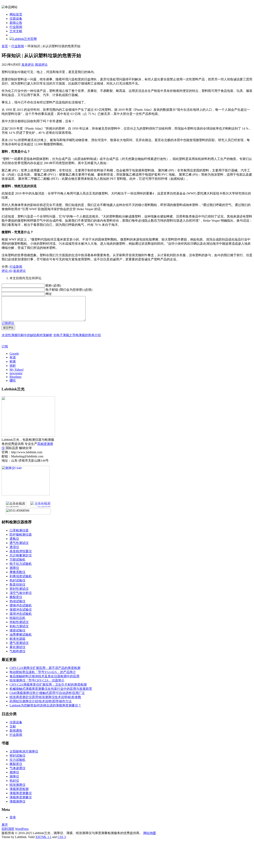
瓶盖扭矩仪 (17, 584)
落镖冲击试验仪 (21, 609)
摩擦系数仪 (17, 572)
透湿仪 (14, 547)
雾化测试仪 (17, 647)
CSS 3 (62, 837)
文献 (13, 726)
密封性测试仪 (19, 588)
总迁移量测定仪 (21, 555)
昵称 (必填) (53, 285)
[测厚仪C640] (26, 494)
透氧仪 (14, 538)
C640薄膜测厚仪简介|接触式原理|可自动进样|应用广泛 (47, 693)
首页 (5, 46)
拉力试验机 (17, 759)
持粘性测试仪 (19, 622)
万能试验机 (17, 559)
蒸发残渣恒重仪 (21, 551)
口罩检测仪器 (19, 530)
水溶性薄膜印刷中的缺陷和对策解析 (27, 335)
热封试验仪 (17, 580)
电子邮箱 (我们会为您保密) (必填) (68, 289)
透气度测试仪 (19, 643)
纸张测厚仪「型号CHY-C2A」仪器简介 (37, 680)
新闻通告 (16, 730)
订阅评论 (8, 323)
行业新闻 (16, 27)
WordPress (22, 829)
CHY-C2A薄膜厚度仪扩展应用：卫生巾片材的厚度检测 (48, 684)
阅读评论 (41, 64)
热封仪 (14, 780)
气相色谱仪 (17, 651)
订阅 (5, 346)
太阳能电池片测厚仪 (24, 751)
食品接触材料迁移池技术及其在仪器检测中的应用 (44, 676)
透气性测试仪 (19, 543)
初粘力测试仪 (19, 626)
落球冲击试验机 (21, 613)
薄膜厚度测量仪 (21, 793)
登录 (13, 817)
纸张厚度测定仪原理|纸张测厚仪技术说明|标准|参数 (45, 697)
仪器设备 (16, 18)
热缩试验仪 (17, 601)
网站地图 (149, 833)
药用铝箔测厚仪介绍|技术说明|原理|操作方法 (41, 701)
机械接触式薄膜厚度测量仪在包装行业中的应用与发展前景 (51, 688)
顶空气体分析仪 (21, 593)
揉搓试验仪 (17, 630)
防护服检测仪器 (21, 534)
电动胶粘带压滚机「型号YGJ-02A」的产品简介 (43, 672)
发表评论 (27, 64)
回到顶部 (8, 829)
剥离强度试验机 (21, 576)
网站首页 (16, 14)
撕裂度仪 (16, 597)
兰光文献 (16, 31)
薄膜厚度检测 (19, 789)
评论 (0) (7, 270)
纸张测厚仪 (17, 784)
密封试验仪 (17, 755)
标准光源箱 (17, 638)
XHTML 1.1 (43, 837)
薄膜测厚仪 (17, 801)
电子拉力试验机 (21, 563)
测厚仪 (14, 568)
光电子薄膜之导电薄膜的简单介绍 (77, 335)
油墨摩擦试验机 (21, 634)
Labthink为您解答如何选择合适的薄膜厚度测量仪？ (45, 705)
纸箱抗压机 (17, 618)
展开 (5, 824)
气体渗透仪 (17, 768)
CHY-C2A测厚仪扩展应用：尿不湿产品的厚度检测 (45, 668)
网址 (48, 293)
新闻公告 (16, 22)
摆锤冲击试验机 (21, 605)
